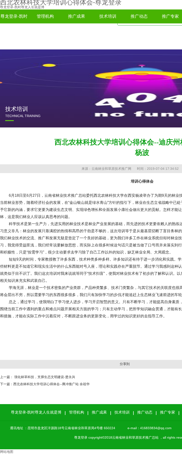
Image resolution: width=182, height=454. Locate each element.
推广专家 (167, 412)
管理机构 (45, 16)
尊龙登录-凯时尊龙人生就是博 (22, 7)
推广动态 (139, 16)
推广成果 (76, 16)
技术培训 (107, 16)
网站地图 (6, 452)
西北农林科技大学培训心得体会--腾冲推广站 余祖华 (51, 384)
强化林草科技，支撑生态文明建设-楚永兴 (44, 377)
